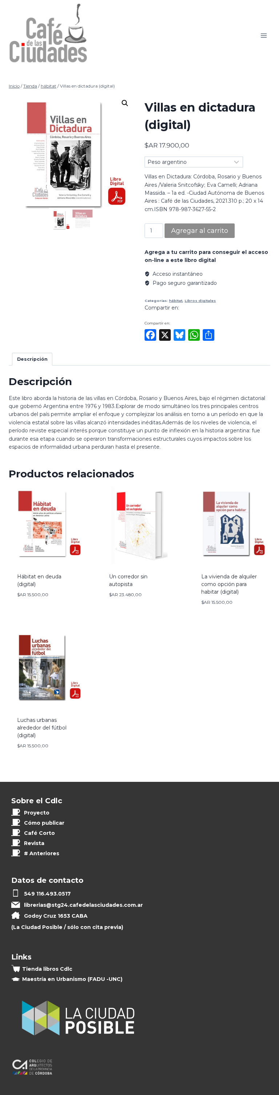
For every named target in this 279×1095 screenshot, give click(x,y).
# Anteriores (41, 853)
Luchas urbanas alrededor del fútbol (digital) (41, 728)
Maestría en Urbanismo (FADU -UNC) (72, 979)
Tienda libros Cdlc (47, 969)
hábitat (175, 301)
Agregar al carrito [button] (44, 607)
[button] (125, 103)
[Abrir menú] (263, 35)
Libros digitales (200, 301)
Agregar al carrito (199, 231)
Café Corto (39, 833)
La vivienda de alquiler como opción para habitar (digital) (229, 584)
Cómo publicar (44, 823)
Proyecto (36, 812)
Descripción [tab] (32, 359)
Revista (34, 843)
